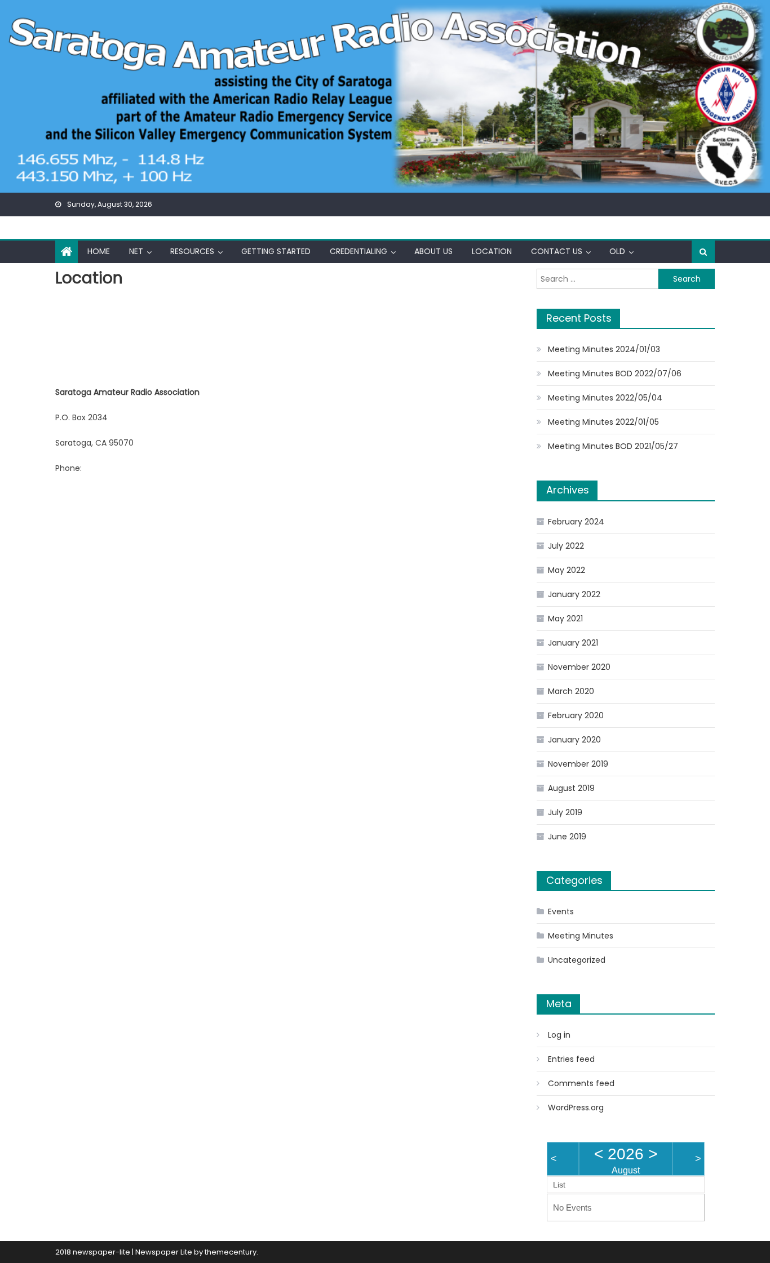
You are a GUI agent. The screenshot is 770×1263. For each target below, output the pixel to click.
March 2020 (571, 691)
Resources (192, 251)
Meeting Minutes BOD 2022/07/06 (615, 373)
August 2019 (571, 788)
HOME (98, 251)
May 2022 (566, 570)
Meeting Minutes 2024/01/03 (604, 349)
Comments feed (581, 1083)
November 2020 (579, 667)
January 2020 (574, 739)
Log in (559, 1034)
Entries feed (571, 1059)
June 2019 (567, 836)
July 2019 (565, 812)
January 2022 (574, 594)
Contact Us (556, 251)
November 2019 (578, 764)
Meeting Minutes (580, 935)
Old (617, 251)
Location (492, 251)
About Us (433, 251)
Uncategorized (576, 960)
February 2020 (576, 715)
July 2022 (566, 546)
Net (136, 251)
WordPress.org (576, 1107)
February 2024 (576, 521)
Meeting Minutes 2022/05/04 (605, 397)
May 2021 (565, 618)
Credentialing (358, 251)
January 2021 (573, 642)
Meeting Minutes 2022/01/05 (603, 422)
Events (561, 911)
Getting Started (276, 251)
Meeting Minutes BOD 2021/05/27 (613, 446)
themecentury (230, 1252)
